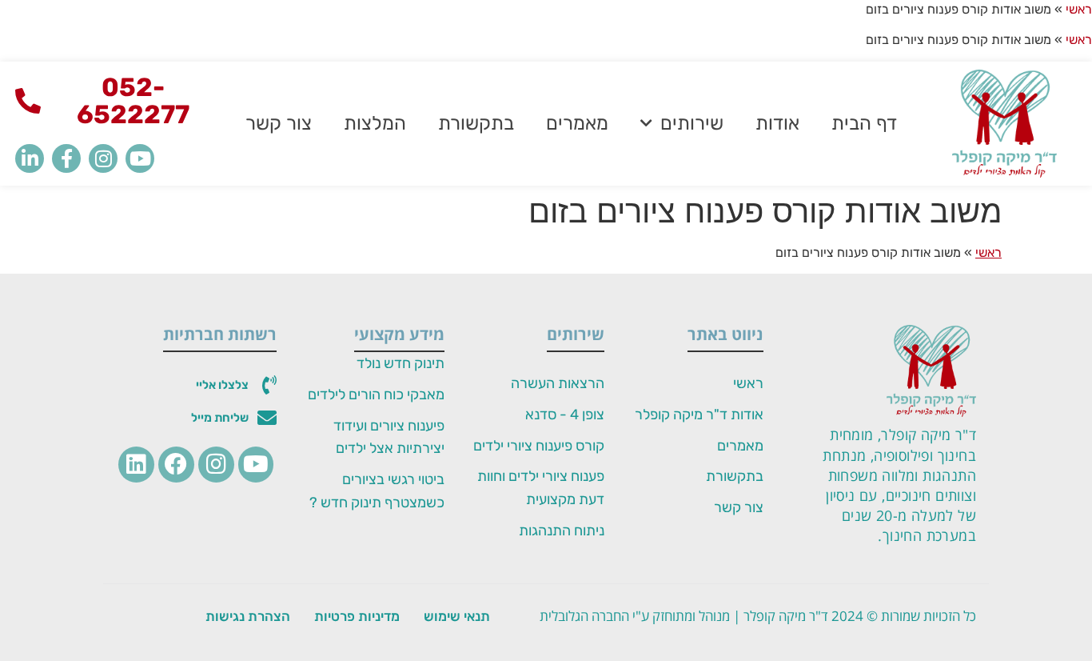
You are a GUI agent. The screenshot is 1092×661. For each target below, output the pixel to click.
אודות (777, 123)
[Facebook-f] (66, 158)
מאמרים (577, 123)
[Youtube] (140, 158)
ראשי (1079, 9)
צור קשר (278, 123)
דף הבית (864, 123)
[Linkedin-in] (29, 158)
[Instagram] (103, 158)
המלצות (375, 123)
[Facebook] (176, 465)
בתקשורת (476, 123)
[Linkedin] (136, 465)
